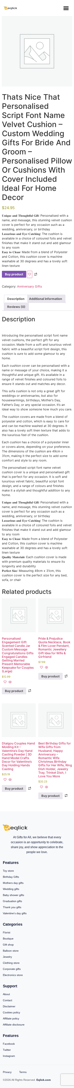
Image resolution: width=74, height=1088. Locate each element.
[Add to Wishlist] (29, 274)
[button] (66, 8)
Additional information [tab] (45, 299)
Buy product (14, 274)
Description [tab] (15, 299)
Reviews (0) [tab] (16, 307)
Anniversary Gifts (29, 286)
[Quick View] (10, 682)
